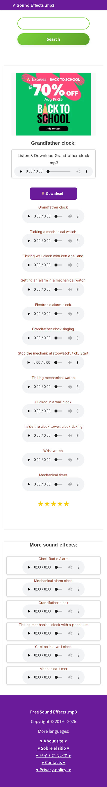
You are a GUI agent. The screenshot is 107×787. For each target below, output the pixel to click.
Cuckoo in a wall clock (53, 402)
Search (53, 39)
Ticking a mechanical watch (53, 232)
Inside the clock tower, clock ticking (53, 426)
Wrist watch (53, 450)
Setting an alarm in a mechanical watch (53, 280)
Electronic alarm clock (53, 304)
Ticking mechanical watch (53, 378)
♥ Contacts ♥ (53, 762)
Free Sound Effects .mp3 (53, 712)
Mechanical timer (53, 475)
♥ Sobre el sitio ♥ (53, 748)
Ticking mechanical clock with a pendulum (54, 624)
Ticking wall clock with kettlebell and (53, 256)
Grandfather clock (53, 207)
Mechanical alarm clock (53, 580)
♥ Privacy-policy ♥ (53, 769)
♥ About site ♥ (53, 741)
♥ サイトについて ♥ (53, 755)
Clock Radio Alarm (54, 558)
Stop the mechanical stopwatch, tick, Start (53, 353)
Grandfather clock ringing (53, 329)
